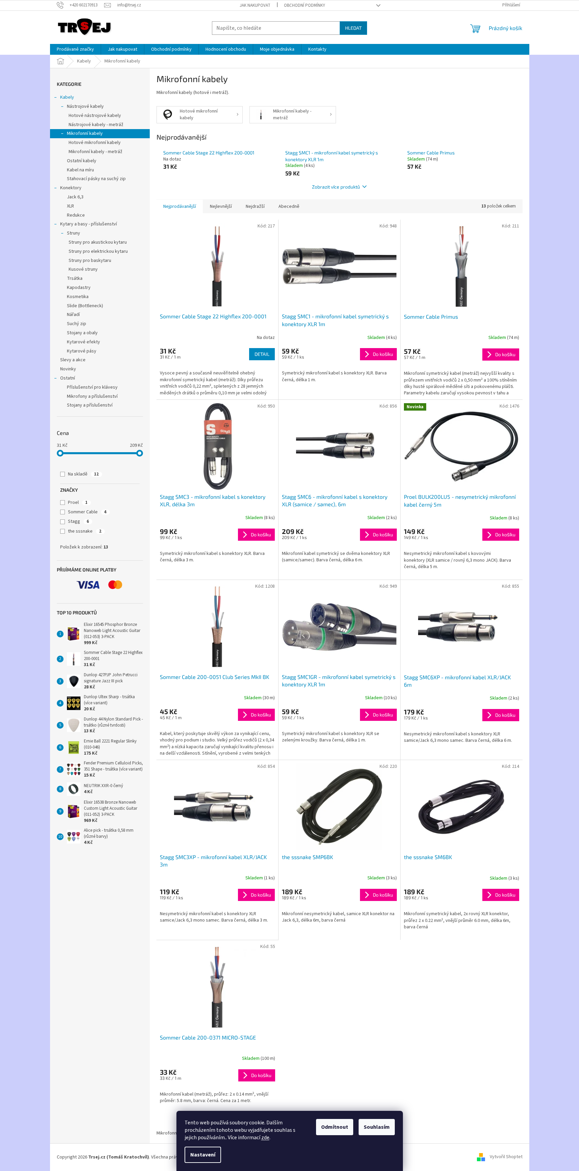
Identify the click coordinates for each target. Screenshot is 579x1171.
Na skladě (83, 474)
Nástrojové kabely (85, 106)
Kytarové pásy (81, 351)
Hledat (353, 28)
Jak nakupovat (255, 5)
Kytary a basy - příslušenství (88, 224)
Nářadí (73, 314)
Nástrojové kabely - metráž (96, 124)
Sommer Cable (87, 512)
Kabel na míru (80, 170)
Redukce (76, 215)
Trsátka (74, 278)
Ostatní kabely (81, 160)
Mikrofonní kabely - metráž (95, 151)
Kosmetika (78, 296)
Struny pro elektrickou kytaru (98, 251)
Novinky (68, 369)
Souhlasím (377, 1127)
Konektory (70, 188)
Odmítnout (334, 1127)
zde (265, 1137)
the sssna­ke (84, 531)
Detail (262, 354)
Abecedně (289, 206)
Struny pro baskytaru (90, 260)
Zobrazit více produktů (336, 187)
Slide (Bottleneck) (85, 305)
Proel (78, 502)
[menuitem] (75, 49)
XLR (70, 206)
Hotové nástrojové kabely (95, 115)
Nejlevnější (221, 206)
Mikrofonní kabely (85, 133)
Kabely (67, 97)
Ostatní (67, 378)
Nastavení (202, 1154)
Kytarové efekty (83, 342)
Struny (73, 233)
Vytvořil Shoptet (506, 1157)
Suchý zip (76, 323)
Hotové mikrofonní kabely (95, 142)
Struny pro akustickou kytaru (98, 242)
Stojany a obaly (82, 333)
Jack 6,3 (75, 197)
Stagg (78, 521)
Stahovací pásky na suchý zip (96, 178)
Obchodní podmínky (304, 5)
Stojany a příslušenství (90, 405)
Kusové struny (83, 269)
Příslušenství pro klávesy (92, 387)
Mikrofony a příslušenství (92, 396)
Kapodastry (79, 287)
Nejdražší (255, 206)
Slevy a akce (73, 360)
